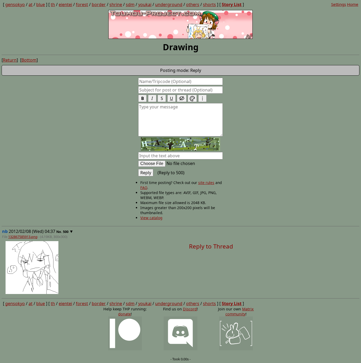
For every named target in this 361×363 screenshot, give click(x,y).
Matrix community (239, 311)
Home (352, 4)
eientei (65, 4)
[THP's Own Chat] (236, 333)
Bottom (28, 60)
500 (65, 231)
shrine (115, 4)
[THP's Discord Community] (180, 333)
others (192, 4)
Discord (190, 308)
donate (124, 313)
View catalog (151, 217)
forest (82, 4)
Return (10, 60)
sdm (130, 4)
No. (59, 231)
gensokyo (15, 4)
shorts (209, 4)
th (53, 4)
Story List (232, 4)
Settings (338, 4)
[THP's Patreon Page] (125, 333)
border (99, 4)
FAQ (143, 187)
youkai (144, 4)
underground (168, 4)
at (31, 4)
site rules (206, 182)
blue (40, 4)
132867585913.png (23, 236)
